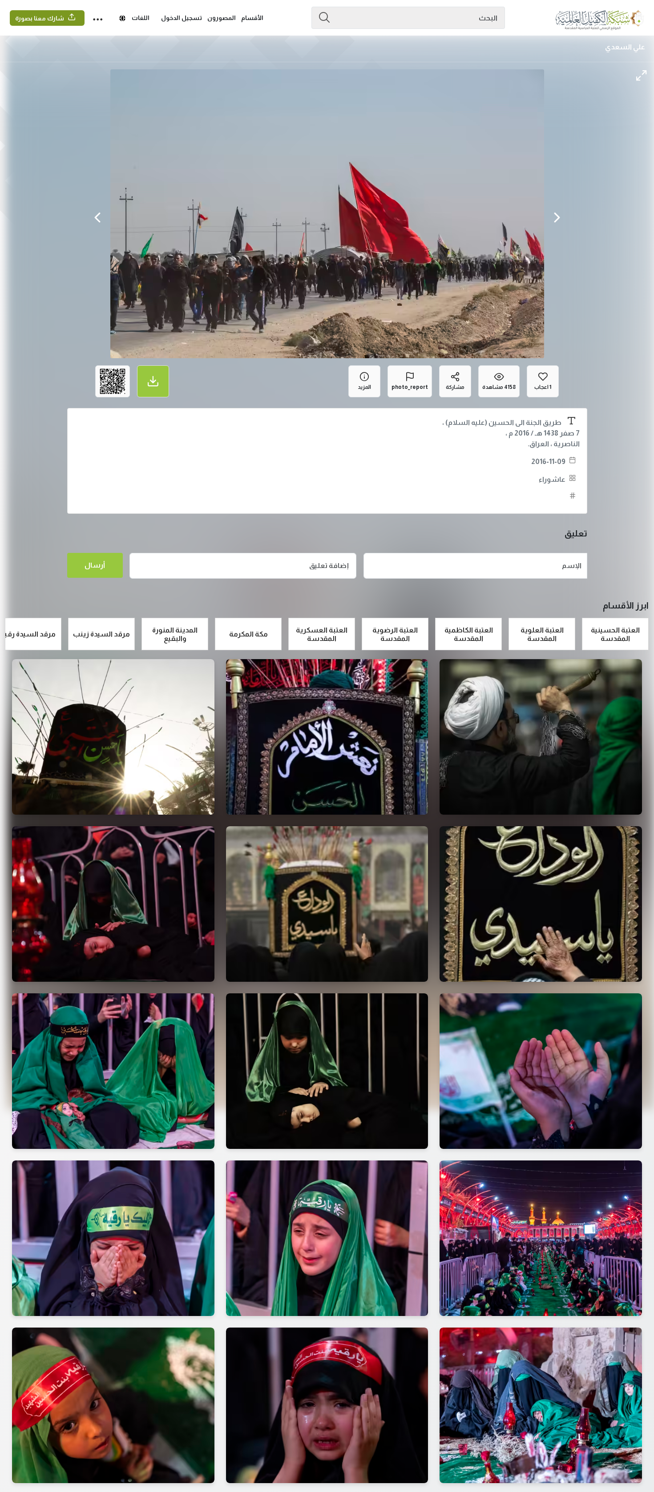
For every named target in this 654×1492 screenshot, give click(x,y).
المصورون (221, 17)
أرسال (95, 565)
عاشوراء (552, 479)
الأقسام (252, 17)
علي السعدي (625, 47)
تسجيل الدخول (181, 17)
